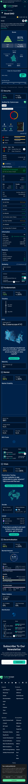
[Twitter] (19, 682)
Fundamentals (12, 87)
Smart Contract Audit (8, 720)
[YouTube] (16, 682)
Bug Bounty (6, 735)
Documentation (6, 698)
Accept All (20, 777)
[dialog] (14, 773)
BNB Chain (18, 723)
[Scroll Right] (24, 149)
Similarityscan (19, 695)
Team (4, 710)
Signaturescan (19, 698)
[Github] (2, 682)
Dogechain (19, 729)
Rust (17, 752)
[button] (6, 305)
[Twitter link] (23, 21)
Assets (4, 695)
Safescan (18, 692)
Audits (5, 10)
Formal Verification (7, 740)
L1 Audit (5, 723)
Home (2, 10)
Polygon (18, 726)
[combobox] (8, 163)
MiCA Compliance (7, 746)
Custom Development (8, 737)
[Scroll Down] (14, 282)
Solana (18, 749)
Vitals (26, 87)
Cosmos (18, 740)
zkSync (18, 735)
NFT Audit (5, 726)
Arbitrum (18, 737)
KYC (4, 704)
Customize (14, 780)
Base (17, 746)
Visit (25, 1)
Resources (5, 692)
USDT (10, 458)
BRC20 (18, 743)
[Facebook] (23, 682)
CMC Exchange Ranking (8, 749)
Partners (5, 713)
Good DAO (10, 10)
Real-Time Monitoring (8, 743)
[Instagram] (26, 682)
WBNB (10, 454)
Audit (4, 701)
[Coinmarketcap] (9, 682)
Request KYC (14, 358)
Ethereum (18, 720)
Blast (17, 758)
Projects (5, 707)
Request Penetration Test (14, 486)
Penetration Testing (7, 732)
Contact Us (14, 534)
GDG (5, 454)
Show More (4, 28)
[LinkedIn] (12, 682)
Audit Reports (6, 689)
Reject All (8, 777)
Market (20, 87)
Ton (17, 755)
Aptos (17, 732)
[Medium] (5, 682)
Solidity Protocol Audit (8, 752)
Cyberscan (19, 689)
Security (3, 87)
